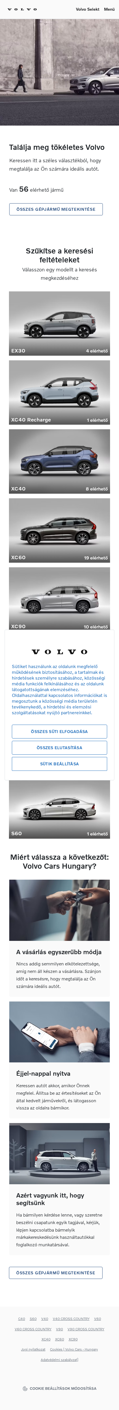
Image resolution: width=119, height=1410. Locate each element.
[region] (59, 705)
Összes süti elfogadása (59, 731)
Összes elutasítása (59, 747)
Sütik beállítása (59, 763)
